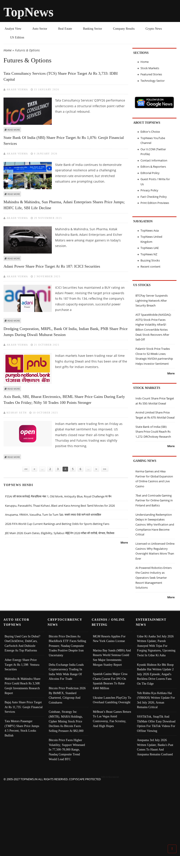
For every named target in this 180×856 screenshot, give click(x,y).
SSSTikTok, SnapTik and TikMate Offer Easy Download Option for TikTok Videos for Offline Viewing (156, 724)
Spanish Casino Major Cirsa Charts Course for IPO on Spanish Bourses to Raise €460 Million (110, 681)
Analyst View (13, 28)
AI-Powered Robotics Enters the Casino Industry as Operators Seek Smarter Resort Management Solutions (153, 578)
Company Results (124, 28)
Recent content (150, 266)
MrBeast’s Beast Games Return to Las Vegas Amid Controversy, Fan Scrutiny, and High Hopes (112, 719)
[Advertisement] (90, 812)
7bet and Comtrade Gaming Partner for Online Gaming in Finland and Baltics (154, 500)
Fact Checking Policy (153, 197)
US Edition (17, 37)
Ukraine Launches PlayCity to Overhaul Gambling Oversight (112, 700)
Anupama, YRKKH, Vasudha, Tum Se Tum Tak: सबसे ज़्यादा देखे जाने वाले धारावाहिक (53, 515)
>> (104, 469)
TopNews (29, 12)
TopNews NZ (148, 254)
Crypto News (154, 28)
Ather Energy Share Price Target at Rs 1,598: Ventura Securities (22, 664)
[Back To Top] (172, 849)
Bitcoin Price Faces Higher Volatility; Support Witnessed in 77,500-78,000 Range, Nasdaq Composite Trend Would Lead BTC (67, 749)
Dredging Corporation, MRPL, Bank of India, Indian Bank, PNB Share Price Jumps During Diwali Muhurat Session (66, 331)
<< (25, 469)
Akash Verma (17, 89)
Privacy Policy (149, 190)
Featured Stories (151, 74)
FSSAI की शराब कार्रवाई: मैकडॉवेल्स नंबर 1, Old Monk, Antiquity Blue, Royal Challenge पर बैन (58, 496)
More (124, 542)
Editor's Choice (150, 132)
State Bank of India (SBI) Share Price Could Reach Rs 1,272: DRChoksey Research (153, 432)
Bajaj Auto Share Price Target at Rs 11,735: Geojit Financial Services (24, 706)
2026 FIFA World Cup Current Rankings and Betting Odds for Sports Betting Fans (57, 524)
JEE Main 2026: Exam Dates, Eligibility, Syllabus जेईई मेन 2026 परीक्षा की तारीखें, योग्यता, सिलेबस (59, 533)
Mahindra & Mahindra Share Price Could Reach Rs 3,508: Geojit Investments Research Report (22, 686)
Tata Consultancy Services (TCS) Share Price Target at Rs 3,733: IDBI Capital (61, 76)
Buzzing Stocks (150, 260)
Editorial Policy (150, 173)
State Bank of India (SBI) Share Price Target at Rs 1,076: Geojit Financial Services (64, 140)
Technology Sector (152, 81)
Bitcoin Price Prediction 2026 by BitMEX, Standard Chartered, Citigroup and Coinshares (67, 695)
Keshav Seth (17, 412)
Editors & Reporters (153, 167)
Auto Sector (39, 28)
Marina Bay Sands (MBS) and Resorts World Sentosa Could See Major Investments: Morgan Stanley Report (112, 657)
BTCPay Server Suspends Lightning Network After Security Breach (151, 300)
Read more (13, 129)
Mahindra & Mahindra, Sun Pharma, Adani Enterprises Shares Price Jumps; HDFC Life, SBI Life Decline (64, 205)
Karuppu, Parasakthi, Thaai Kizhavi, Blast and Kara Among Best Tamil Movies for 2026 (60, 506)
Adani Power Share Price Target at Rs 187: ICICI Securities (52, 266)
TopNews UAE (149, 248)
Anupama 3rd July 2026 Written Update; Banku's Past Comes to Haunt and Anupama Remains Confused (155, 747)
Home (8, 50)
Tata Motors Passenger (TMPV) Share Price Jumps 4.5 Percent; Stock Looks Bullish (22, 728)
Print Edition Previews (154, 203)
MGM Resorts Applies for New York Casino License (109, 639)
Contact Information (153, 160)
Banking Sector (92, 28)
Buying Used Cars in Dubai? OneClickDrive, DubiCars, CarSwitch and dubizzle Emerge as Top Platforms (22, 643)
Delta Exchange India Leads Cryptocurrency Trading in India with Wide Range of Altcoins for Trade (66, 672)
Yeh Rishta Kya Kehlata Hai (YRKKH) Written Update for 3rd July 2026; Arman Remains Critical (156, 700)
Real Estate (65, 28)
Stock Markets (149, 68)
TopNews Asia (149, 230)
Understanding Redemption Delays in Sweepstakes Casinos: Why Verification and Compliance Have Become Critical (154, 525)
